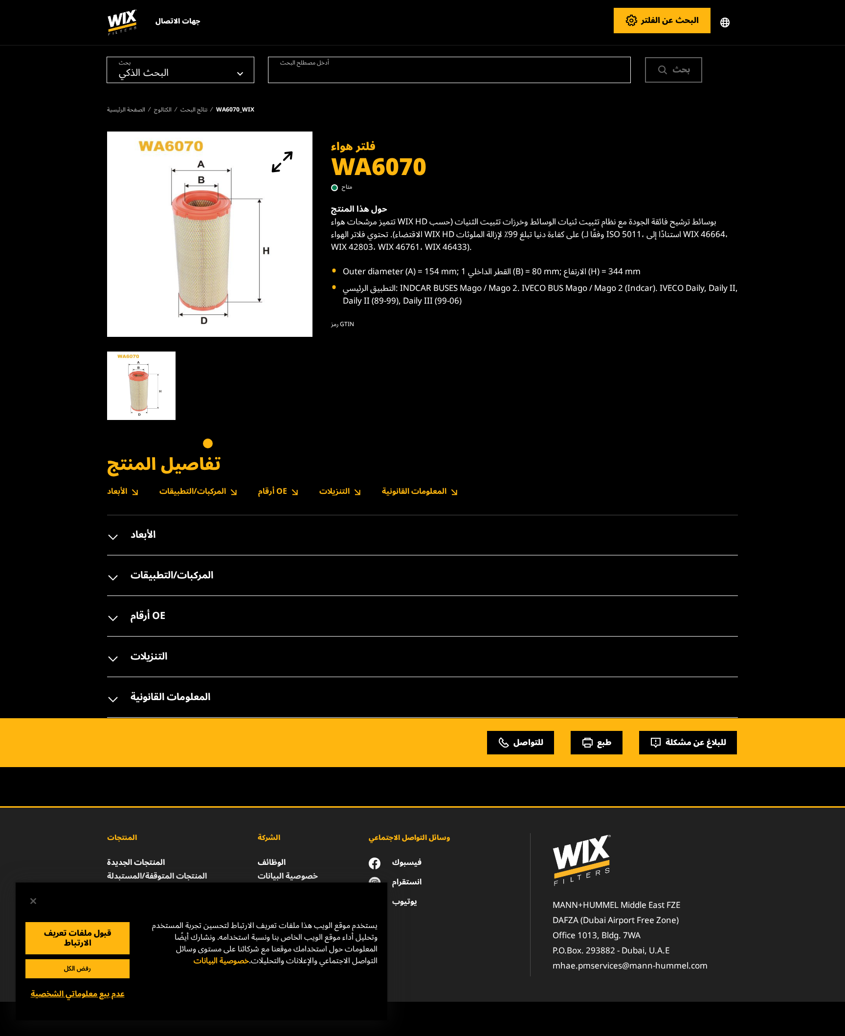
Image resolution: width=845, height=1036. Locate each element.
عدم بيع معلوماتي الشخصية (78, 994)
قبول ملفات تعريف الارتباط (77, 938)
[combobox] (449, 70)
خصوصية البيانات (221, 960)
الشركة (269, 838)
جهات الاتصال (178, 21)
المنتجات (122, 838)
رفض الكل (77, 968)
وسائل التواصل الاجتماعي (409, 838)
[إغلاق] (33, 901)
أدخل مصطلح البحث (304, 62)
